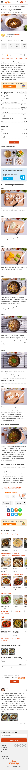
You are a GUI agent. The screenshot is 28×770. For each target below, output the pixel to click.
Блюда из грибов (6, 553)
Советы (21, 58)
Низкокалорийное (18, 611)
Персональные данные (8, 754)
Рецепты (10, 6)
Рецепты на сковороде (7, 638)
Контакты (4, 749)
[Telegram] (12, 510)
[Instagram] (23, 745)
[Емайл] (16, 514)
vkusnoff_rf (8, 178)
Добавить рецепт (9, 86)
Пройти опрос (5, 758)
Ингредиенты (5, 58)
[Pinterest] (8, 514)
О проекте (4, 747)
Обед (2, 616)
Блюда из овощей (6, 574)
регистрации (21, 677)
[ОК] (16, 510)
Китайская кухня (6, 593)
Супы (16, 6)
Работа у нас (4, 756)
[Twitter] (12, 514)
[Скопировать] (20, 514)
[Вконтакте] (8, 510)
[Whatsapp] (20, 510)
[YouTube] (25, 745)
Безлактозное (5, 613)
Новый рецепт (21, 1)
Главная (3, 6)
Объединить (14, 142)
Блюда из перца (18, 574)
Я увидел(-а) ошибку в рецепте (12, 487)
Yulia (7, 688)
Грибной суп (22, 6)
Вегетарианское (5, 611)
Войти (26, 1)
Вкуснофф (17, 34)
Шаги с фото (13, 58)
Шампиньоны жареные (18, 555)
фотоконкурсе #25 (21, 690)
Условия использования (8, 752)
